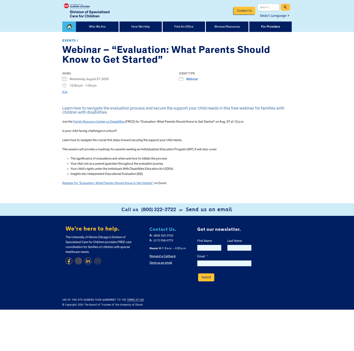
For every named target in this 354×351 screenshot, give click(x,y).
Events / (70, 40)
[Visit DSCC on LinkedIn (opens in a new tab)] (88, 261)
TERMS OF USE (135, 299)
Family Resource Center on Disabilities (99, 121)
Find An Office (183, 26)
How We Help (140, 26)
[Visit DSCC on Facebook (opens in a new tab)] (69, 261)
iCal (64, 92)
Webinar (192, 79)
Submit (206, 277)
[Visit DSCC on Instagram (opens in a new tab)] (78, 261)
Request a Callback (163, 256)
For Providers (270, 26)
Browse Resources (227, 26)
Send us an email (209, 209)
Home (69, 27)
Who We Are (97, 26)
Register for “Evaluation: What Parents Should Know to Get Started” (107, 183)
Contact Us (244, 10)
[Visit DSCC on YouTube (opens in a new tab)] (97, 261)
